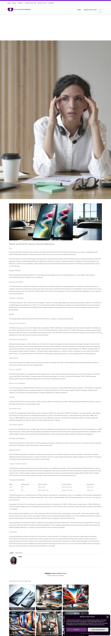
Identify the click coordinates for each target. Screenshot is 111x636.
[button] (107, 617)
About (14, 3)
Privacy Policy (90, 633)
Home (9, 3)
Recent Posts (18, 552)
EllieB (20, 557)
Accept (76, 629)
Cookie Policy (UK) (30, 3)
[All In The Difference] (19, 13)
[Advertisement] (55, 27)
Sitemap (51, 3)
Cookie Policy (83, 633)
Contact (20, 3)
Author (11, 552)
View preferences (98, 629)
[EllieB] (13, 564)
